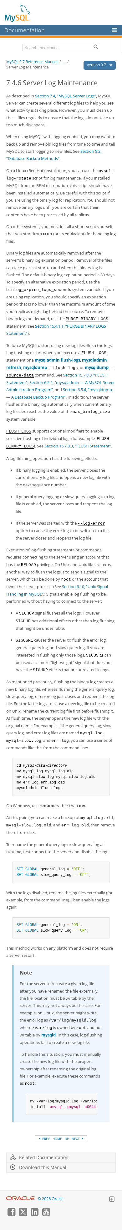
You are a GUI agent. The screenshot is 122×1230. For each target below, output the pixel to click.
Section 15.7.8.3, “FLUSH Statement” (77, 446)
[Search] (96, 47)
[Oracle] (20, 1198)
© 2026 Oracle (51, 1198)
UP (67, 1139)
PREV (45, 1139)
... (64, 61)
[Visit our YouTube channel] (46, 1214)
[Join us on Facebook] (11, 1214)
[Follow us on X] (23, 1214)
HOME (57, 1139)
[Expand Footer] (112, 1200)
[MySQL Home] (18, 13)
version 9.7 (97, 65)
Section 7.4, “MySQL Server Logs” (65, 96)
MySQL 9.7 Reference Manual (32, 61)
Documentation (24, 30)
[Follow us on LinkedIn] (34, 1214)
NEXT (76, 1139)
